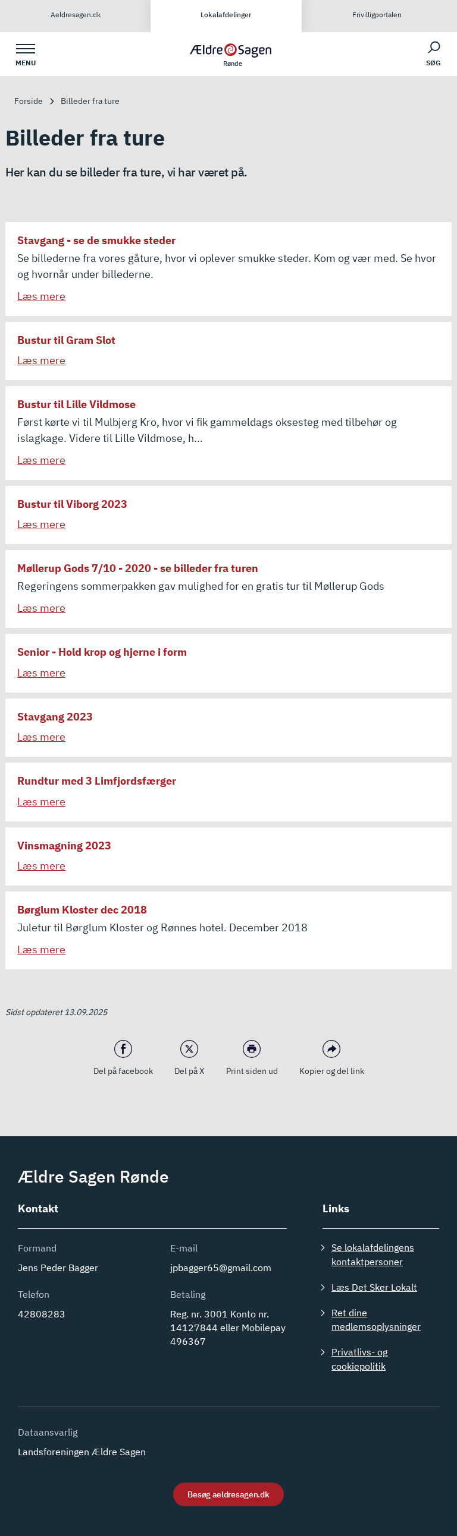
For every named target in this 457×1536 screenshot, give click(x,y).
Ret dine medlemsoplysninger (376, 1319)
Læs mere (41, 296)
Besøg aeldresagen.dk (228, 1494)
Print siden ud (252, 1071)
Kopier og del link (331, 1071)
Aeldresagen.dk (76, 14)
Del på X (189, 1071)
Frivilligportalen (377, 14)
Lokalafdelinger (226, 14)
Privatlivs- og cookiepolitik (359, 1358)
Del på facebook (123, 1071)
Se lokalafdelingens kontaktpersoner (372, 1254)
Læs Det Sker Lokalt (374, 1287)
